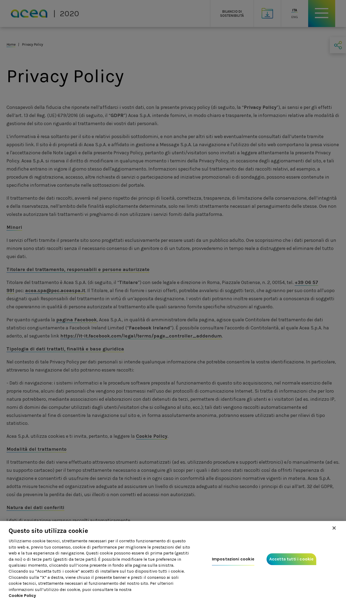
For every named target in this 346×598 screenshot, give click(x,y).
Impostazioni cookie (233, 559)
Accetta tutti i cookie (291, 559)
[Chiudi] (334, 528)
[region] (173, 559)
